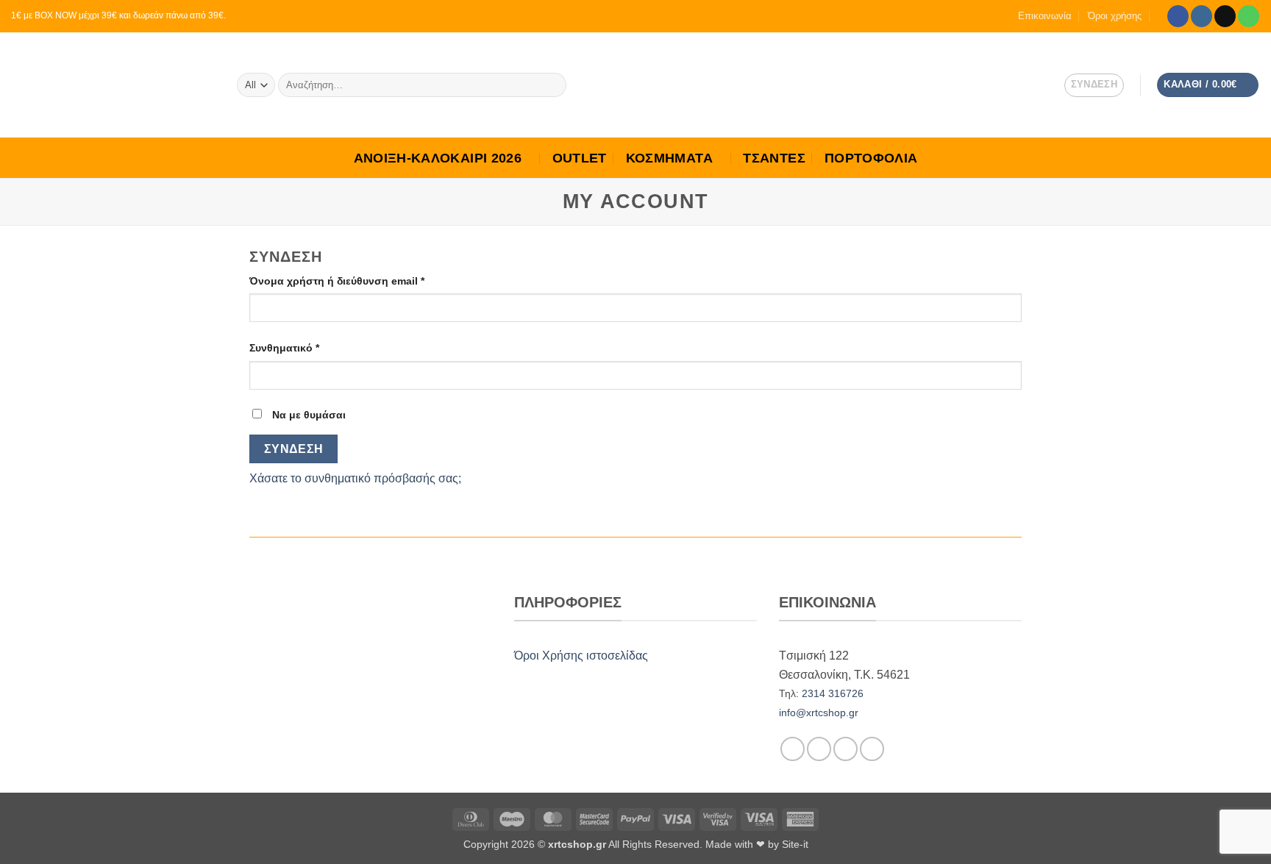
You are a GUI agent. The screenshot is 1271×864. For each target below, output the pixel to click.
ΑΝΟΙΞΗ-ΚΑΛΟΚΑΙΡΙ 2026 (437, 158)
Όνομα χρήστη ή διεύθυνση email (362, 280)
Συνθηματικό (309, 347)
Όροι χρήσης (1115, 15)
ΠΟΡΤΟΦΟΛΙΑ (871, 158)
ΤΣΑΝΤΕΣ (774, 158)
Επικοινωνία (1045, 15)
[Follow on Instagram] (1201, 16)
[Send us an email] (1225, 16)
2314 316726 (833, 693)
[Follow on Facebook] (1178, 16)
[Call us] (1248, 16)
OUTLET (579, 158)
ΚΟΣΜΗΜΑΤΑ (669, 158)
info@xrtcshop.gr (818, 712)
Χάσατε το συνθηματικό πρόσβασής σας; (355, 478)
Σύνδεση (294, 449)
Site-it (795, 844)
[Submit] (552, 85)
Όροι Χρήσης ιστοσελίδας (581, 655)
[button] (1207, 85)
